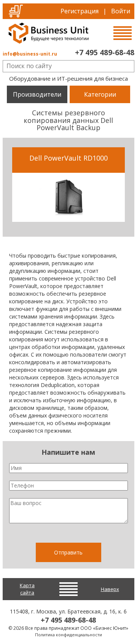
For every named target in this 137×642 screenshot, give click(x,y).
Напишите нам (68, 452)
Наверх (110, 589)
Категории (100, 94)
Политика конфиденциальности (68, 634)
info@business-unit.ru (30, 54)
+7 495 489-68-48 (104, 52)
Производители (37, 94)
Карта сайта (27, 589)
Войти (120, 11)
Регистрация (80, 11)
